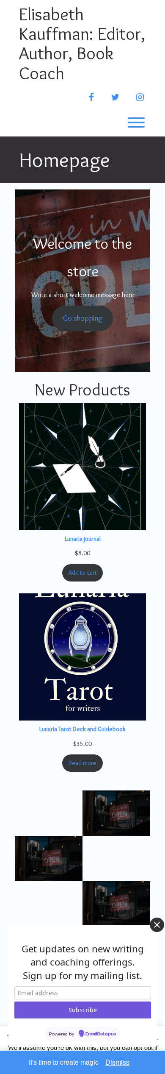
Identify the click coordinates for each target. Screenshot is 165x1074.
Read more (82, 763)
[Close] (157, 925)
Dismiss (117, 1062)
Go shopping (82, 318)
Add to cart (83, 572)
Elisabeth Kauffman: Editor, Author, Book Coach (82, 43)
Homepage (64, 159)
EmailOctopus (100, 1034)
